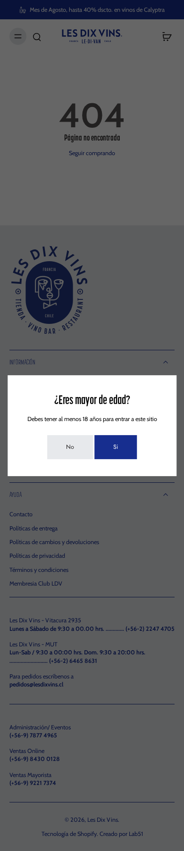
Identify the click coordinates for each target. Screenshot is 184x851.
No (70, 447)
